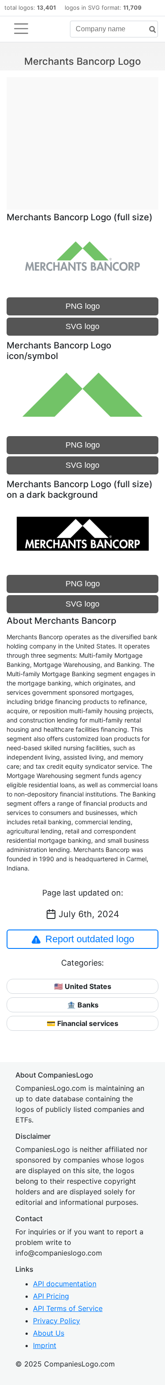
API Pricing (51, 1296)
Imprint (44, 1345)
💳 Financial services (82, 1023)
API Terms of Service (68, 1308)
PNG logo (83, 306)
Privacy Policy (56, 1320)
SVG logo (82, 326)
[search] (149, 29)
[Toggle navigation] (21, 28)
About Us (48, 1333)
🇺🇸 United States (82, 986)
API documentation (64, 1283)
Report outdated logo (89, 938)
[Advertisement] (82, 138)
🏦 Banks (83, 1004)
